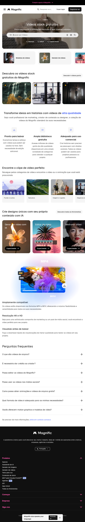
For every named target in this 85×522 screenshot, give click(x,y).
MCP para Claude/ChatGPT (14, 478)
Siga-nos (6, 507)
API (3, 483)
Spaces (5, 462)
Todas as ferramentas (9, 489)
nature (42, 42)
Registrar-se (75, 9)
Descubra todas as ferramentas (69, 212)
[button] (42, 449)
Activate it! (53, 517)
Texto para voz (7, 473)
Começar (6, 494)
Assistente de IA (8, 465)
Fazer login (61, 9)
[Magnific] (42, 433)
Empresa (6, 501)
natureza (31, 42)
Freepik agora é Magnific (41, 3)
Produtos (6, 458)
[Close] (60, 517)
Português (42, 449)
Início (39, 20)
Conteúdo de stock (9, 475)
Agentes (7, 481)
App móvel (6, 486)
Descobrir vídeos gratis (72, 76)
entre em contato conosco (40, 420)
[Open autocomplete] (10, 35)
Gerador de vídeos (8, 470)
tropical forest (54, 42)
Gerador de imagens (9, 467)
